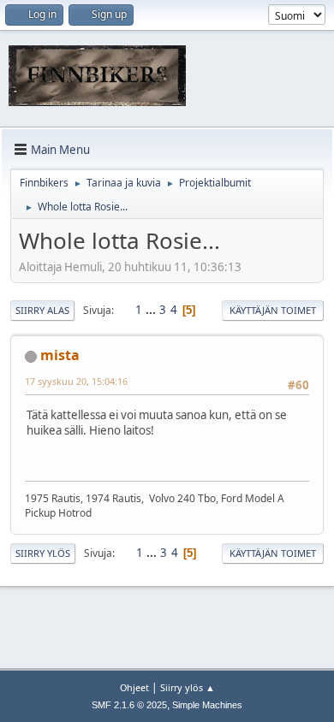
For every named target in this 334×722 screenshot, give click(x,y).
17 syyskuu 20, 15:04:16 (76, 381)
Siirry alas (42, 310)
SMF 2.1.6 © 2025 (129, 705)
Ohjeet (134, 687)
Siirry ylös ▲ (187, 687)
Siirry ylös (42, 553)
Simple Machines (207, 705)
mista (60, 355)
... (152, 309)
